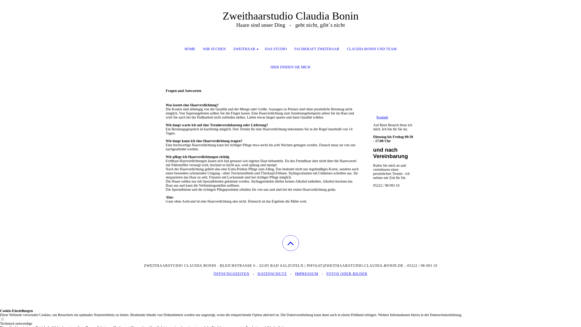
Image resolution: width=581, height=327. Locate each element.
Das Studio (276, 49)
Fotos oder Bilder (346, 274)
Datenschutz (272, 274)
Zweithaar (244, 49)
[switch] (2, 319)
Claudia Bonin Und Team (371, 49)
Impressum (306, 274)
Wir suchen (214, 49)
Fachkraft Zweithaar (316, 49)
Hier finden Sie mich (290, 67)
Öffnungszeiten (231, 274)
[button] (290, 243)
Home (190, 49)
